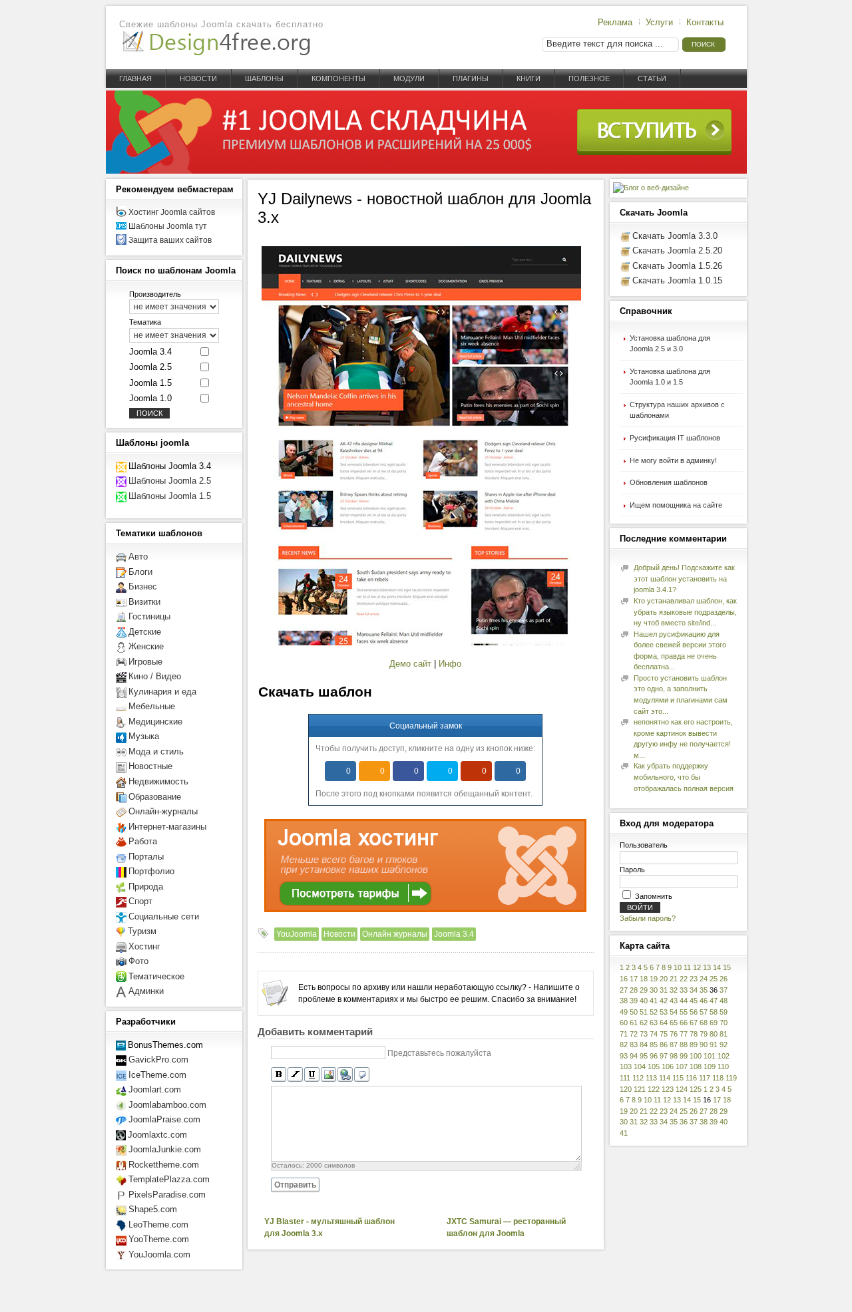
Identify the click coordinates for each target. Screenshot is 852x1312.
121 (640, 1089)
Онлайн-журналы (163, 811)
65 (674, 1023)
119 (731, 1078)
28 (634, 990)
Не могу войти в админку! (673, 460)
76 (674, 1034)
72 (634, 1034)
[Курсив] (295, 1074)
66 (684, 1023)
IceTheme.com (157, 1075)
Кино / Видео (154, 676)
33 (684, 990)
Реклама (615, 22)
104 (640, 1066)
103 (626, 1066)
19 (654, 979)
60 (624, 1023)
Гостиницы (149, 616)
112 (638, 1078)
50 (634, 1012)
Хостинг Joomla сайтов (171, 212)
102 (724, 1056)
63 (654, 1023)
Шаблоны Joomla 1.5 (169, 496)
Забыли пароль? (648, 918)
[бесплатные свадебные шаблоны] (121, 991)
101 (710, 1056)
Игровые (145, 662)
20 (664, 979)
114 (664, 1078)
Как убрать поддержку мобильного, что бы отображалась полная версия (684, 777)
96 (654, 1056)
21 (674, 979)
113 (651, 1078)
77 (684, 1034)
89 (694, 1045)
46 (704, 1001)
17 (634, 979)
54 (674, 1012)
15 (727, 967)
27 (624, 990)
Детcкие (144, 632)
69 (714, 1023)
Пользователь (644, 845)
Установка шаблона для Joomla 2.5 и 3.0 (670, 343)
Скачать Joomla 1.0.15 (677, 280)
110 (723, 1066)
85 (654, 1045)
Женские (146, 646)
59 (724, 1012)
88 (684, 1045)
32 (674, 990)
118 (718, 1078)
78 (694, 1034)
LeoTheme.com (158, 1225)
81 (724, 1034)
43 (674, 1001)
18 (644, 979)
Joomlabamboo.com (167, 1105)
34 (694, 990)
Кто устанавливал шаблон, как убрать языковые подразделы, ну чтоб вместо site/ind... (685, 612)
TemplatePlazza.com (169, 1179)
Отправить (295, 1185)
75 (664, 1034)
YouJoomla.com (159, 1254)
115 (678, 1078)
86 (664, 1045)
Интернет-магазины (167, 827)
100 (696, 1056)
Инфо (450, 664)
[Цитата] (361, 1074)
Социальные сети (163, 916)
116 (691, 1078)
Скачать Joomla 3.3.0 (675, 236)
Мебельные (151, 706)
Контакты (705, 22)
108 (696, 1066)
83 (634, 1045)
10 (678, 967)
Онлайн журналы (394, 934)
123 (668, 1089)
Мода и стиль (156, 751)
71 (624, 1034)
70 (724, 1023)
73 (644, 1034)
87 (674, 1045)
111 (625, 1078)
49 (624, 1012)
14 (717, 967)
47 (714, 1001)
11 (687, 967)
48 (724, 1001)
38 (624, 1001)
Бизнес (142, 586)
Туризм (142, 931)
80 (714, 1034)
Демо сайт (410, 664)
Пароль (632, 870)
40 (644, 1001)
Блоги (140, 572)
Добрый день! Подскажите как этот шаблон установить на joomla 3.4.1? (684, 578)
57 (704, 1012)
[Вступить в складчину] (426, 171)
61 (634, 1023)
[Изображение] (328, 1074)
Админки (146, 991)
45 (694, 1001)
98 (674, 1056)
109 (710, 1066)
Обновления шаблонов (669, 482)
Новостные (150, 766)
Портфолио (151, 871)
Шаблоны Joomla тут (167, 226)
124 (682, 1089)
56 (694, 1012)
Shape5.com (152, 1209)
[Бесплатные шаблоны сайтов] (215, 43)
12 (697, 967)
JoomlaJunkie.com (164, 1149)
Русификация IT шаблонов (675, 438)
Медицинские (155, 722)
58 (714, 1012)
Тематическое (156, 976)
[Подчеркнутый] (312, 1074)
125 (696, 1089)
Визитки (144, 602)
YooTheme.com (158, 1239)
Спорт (140, 901)
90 (704, 1045)
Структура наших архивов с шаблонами (677, 410)
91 (714, 1045)
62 (644, 1023)
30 (654, 990)
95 (644, 1056)
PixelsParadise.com (167, 1195)
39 (634, 1001)
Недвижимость (158, 781)
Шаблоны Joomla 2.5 (169, 481)
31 (664, 990)
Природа (145, 887)
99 (684, 1056)
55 (684, 1012)
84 (644, 1045)
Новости (339, 934)
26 (724, 979)
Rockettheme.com (163, 1165)
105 (654, 1066)
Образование (154, 797)
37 (724, 990)
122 (654, 1089)
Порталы (146, 857)
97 (664, 1056)
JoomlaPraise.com (164, 1119)
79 (704, 1034)
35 (704, 990)
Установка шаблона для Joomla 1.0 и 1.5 (670, 377)
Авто (138, 557)
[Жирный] (278, 1074)
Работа (142, 841)
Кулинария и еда (162, 692)
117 (704, 1078)
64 (664, 1023)
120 (626, 1089)
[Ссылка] (345, 1074)
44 (684, 1001)
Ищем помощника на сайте (676, 505)
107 (682, 1066)
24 (704, 979)
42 (664, 1001)
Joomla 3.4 (454, 934)
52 (654, 1012)
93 (624, 1056)
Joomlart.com (154, 1089)
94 (634, 1056)
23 (694, 979)
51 (644, 1012)
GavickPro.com (158, 1060)
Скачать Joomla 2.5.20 (677, 250)
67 (694, 1023)
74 (654, 1034)
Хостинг (144, 946)
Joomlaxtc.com (157, 1135)
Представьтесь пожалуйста (439, 1052)
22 (684, 979)
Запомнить (653, 896)
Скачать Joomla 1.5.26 (677, 266)
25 (714, 979)
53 (664, 1012)
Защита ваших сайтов (170, 240)
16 (624, 979)
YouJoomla (296, 934)
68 (704, 1023)
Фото (138, 961)
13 (707, 967)
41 (654, 1001)
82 (624, 1045)
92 (724, 1045)
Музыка (143, 736)
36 (684, 1122)
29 (644, 990)
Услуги (659, 22)
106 (668, 1066)
